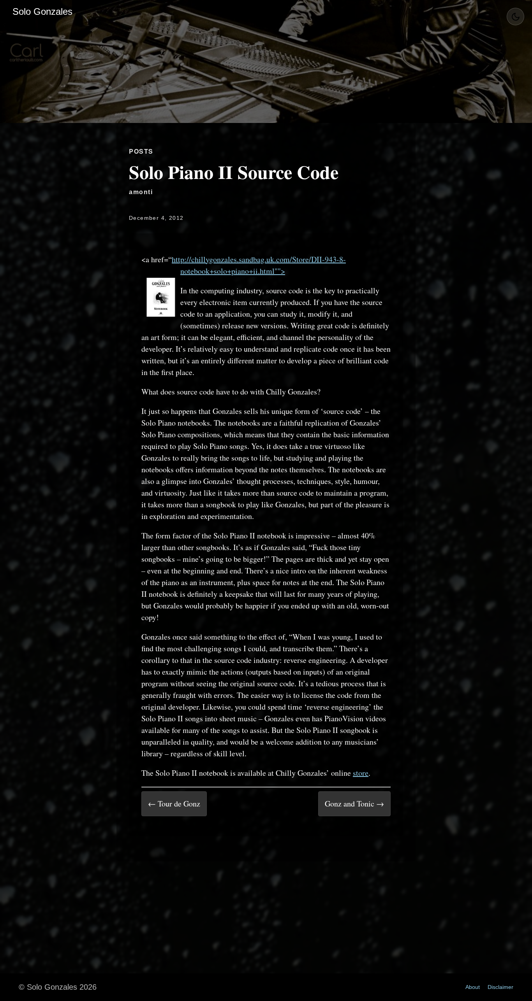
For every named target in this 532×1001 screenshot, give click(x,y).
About (472, 987)
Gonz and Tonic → (354, 803)
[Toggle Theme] (515, 16)
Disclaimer (500, 987)
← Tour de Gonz (174, 803)
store (360, 773)
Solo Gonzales (42, 11)
